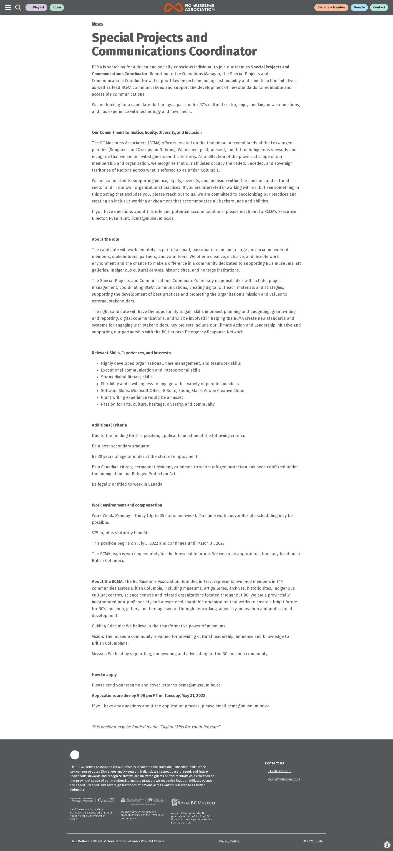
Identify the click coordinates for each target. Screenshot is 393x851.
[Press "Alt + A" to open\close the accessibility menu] (387, 845)
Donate (359, 7)
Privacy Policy (229, 841)
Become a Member (331, 7)
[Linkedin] (74, 754)
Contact (379, 7)
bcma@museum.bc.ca (152, 218)
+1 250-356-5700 (279, 771)
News (97, 23)
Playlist (38, 7)
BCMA (319, 841)
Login (57, 7)
